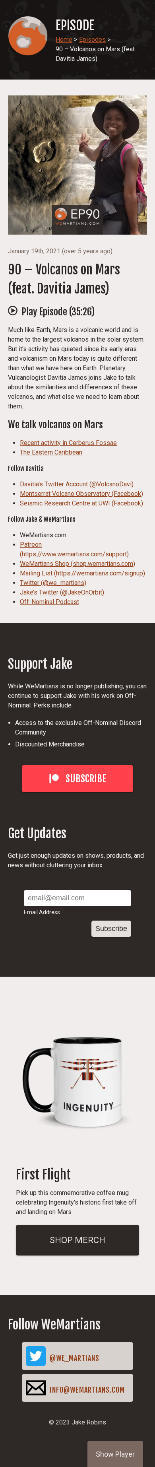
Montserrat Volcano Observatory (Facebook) (81, 493)
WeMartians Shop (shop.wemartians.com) (77, 563)
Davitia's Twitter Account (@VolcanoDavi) (77, 484)
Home (64, 39)
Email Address (42, 912)
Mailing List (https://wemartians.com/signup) (82, 573)
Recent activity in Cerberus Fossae (68, 443)
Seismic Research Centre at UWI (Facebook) (81, 503)
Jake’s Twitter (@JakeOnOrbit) (62, 592)
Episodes (92, 39)
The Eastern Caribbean (51, 452)
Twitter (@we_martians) (53, 583)
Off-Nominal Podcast (49, 602)
